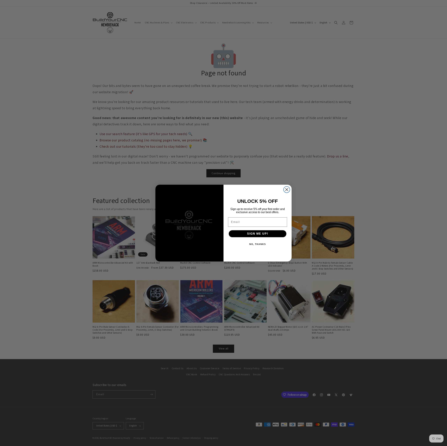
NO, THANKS (257, 244)
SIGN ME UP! (257, 233)
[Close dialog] (287, 189)
